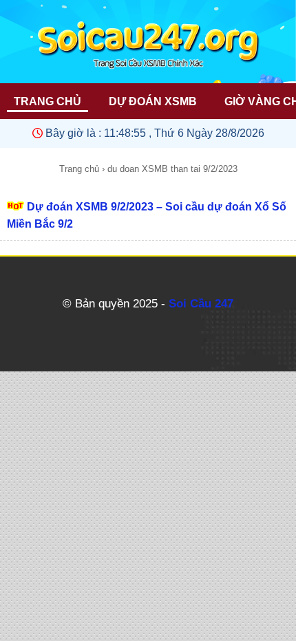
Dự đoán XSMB (153, 101)
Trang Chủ (47, 101)
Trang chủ (79, 169)
